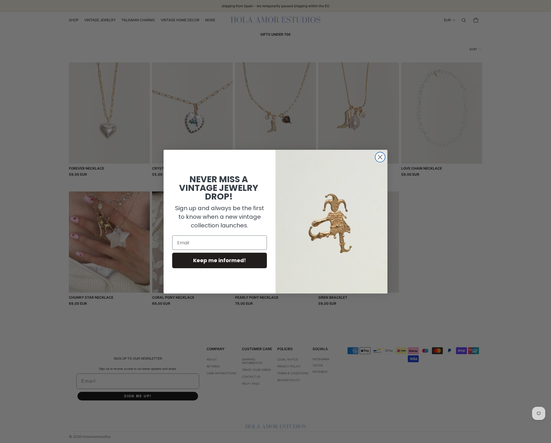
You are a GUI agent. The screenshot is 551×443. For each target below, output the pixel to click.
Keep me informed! (219, 260)
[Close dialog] (380, 157)
